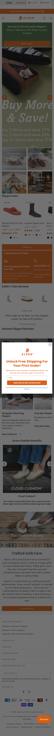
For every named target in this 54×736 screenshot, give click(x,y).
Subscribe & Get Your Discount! (27, 383)
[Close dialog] (50, 344)
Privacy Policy (26, 388)
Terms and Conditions (43, 387)
